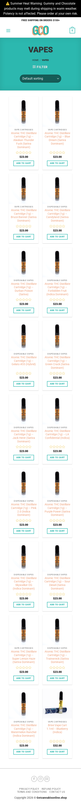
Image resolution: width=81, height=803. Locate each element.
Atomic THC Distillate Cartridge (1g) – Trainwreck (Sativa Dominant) (57, 657)
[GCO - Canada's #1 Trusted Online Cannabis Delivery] (40, 30)
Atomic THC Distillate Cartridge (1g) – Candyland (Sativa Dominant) (57, 215)
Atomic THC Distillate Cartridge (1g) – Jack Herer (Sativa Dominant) (24, 436)
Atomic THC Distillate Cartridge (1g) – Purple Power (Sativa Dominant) (57, 509)
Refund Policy (51, 789)
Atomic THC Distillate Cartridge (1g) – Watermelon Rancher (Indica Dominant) (24, 730)
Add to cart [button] (23, 163)
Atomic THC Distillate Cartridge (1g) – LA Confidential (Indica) (57, 434)
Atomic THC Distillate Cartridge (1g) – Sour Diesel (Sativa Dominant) (57, 583)
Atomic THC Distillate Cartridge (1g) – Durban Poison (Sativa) (24, 289)
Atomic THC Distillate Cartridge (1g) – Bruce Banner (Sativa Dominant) (24, 215)
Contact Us (57, 792)
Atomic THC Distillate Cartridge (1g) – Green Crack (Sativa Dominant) (57, 362)
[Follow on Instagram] (40, 779)
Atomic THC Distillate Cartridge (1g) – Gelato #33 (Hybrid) (24, 361)
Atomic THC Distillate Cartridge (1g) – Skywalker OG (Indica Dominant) (24, 583)
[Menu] (8, 30)
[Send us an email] (47, 779)
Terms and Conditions (32, 792)
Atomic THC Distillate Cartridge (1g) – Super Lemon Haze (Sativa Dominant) (24, 657)
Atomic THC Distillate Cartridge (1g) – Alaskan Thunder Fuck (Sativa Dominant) (24, 140)
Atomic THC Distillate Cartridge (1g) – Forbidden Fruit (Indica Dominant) (57, 289)
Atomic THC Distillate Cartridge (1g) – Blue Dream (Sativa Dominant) (57, 138)
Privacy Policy (29, 789)
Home (35, 60)
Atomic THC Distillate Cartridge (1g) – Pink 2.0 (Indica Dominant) (24, 509)
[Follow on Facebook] (34, 779)
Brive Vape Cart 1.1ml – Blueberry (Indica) (57, 729)
